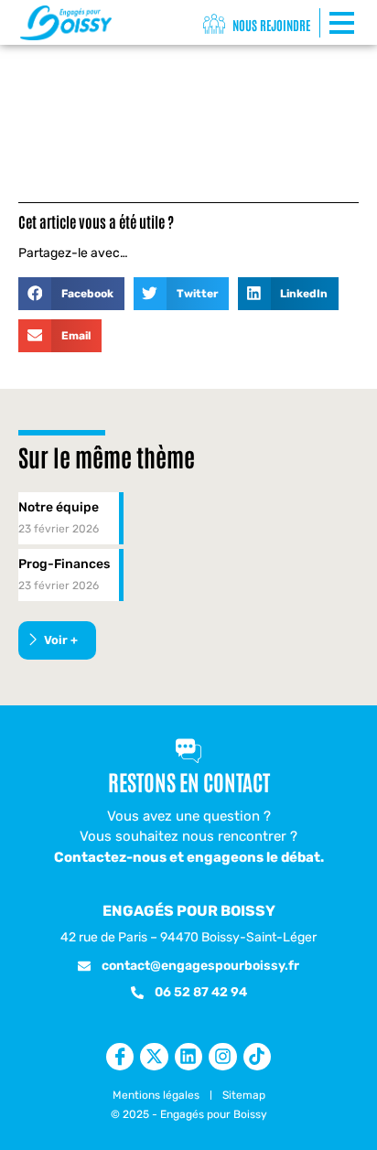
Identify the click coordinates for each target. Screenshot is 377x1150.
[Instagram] (222, 1056)
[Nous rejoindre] (214, 25)
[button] (71, 293)
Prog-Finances (64, 564)
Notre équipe (58, 507)
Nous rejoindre (271, 24)
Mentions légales (156, 1095)
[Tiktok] (257, 1056)
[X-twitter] (153, 1056)
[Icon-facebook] (120, 1056)
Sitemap (243, 1095)
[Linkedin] (188, 1056)
